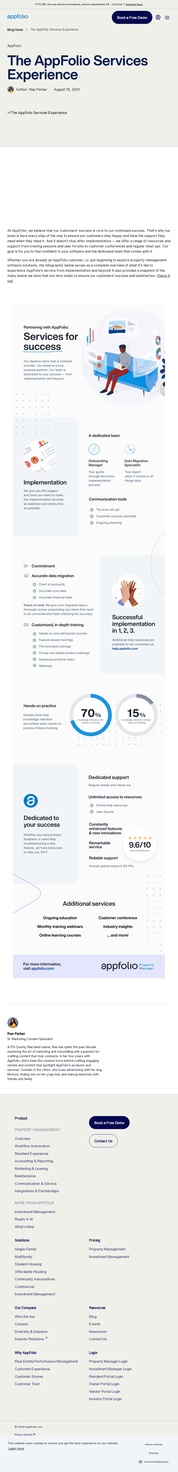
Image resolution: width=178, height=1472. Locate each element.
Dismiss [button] (153, 1453)
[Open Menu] (167, 17)
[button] (153, 1461)
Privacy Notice (25, 1434)
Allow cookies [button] (154, 1444)
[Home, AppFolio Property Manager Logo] (17, 18)
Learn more (16, 1448)
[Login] (158, 17)
